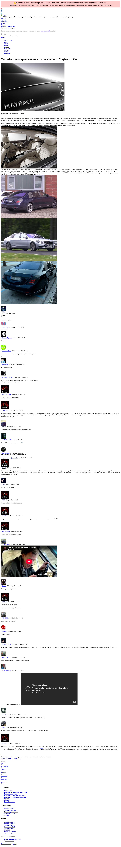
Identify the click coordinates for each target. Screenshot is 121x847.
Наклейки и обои (9, 802)
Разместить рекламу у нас (12, 839)
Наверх (3, 25)
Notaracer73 (5, 714)
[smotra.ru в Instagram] (4, 15)
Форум (6, 51)
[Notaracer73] (3, 712)
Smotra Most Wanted (10, 831)
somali (4, 426)
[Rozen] (3, 584)
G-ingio (4, 468)
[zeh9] (3, 482)
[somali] (3, 425)
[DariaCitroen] (5, 514)
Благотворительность (11, 812)
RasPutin (4, 631)
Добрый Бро (6, 453)
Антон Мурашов (7, 338)
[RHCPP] (5, 741)
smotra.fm (7, 815)
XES (3, 500)
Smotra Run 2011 (9, 827)
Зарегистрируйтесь (6, 758)
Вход (2, 26)
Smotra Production (10, 810)
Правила (6, 798)
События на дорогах (10, 813)
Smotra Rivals (8, 833)
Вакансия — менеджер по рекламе (15, 797)
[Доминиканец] (3, 669)
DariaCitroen (5, 516)
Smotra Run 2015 (9, 808)
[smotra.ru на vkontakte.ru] (1, 10)
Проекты (3, 782)
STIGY (3, 312)
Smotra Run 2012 (9, 825)
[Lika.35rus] (3, 362)
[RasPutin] (3, 629)
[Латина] (5, 600)
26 (1, 317)
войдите (17, 758)
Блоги (6, 42)
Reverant (4, 644)
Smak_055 (5, 410)
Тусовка (6, 50)
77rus (9, 351)
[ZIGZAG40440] (5, 393)
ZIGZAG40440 (6, 394)
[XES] (5, 498)
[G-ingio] (5, 466)
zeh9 (3, 484)
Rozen (4, 586)
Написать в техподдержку (8, 844)
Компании (7, 48)
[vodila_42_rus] (3, 543)
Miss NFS (7, 830)
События (3, 769)
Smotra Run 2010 (9, 828)
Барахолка (7, 53)
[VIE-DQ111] (3, 616)
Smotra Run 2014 (9, 822)
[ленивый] (3, 349)
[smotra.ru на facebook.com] (1, 12)
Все (2, 763)
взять (41, 748)
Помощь (6, 800)
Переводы (4, 779)
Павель (4, 727)
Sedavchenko (6, 531)
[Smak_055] (5, 408)
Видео (6, 45)
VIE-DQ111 (5, 618)
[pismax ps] (3, 325)
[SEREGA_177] (3, 438)
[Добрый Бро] (3, 451)
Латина (4, 601)
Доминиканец (6, 670)
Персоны (3, 772)
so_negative (5, 377)
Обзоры (6, 43)
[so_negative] (3, 375)
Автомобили (4, 766)
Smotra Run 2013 (9, 823)
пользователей (45, 31)
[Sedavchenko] (5, 530)
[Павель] (3, 726)
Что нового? (8, 790)
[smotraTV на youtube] (1, 8)
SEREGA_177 (6, 440)
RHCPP (4, 743)
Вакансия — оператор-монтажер (14, 795)
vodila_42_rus (6, 544)
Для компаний (9, 841)
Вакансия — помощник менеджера (15, 792)
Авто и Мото (8, 40)
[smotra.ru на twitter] (1, 13)
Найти (3, 37)
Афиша (6, 47)
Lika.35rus (5, 364)
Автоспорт (4, 776)
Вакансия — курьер (10, 794)
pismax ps (5, 327)
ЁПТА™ (10, 644)
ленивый (5, 351)
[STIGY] (3, 310)
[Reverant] (3, 642)
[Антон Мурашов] (3, 336)
